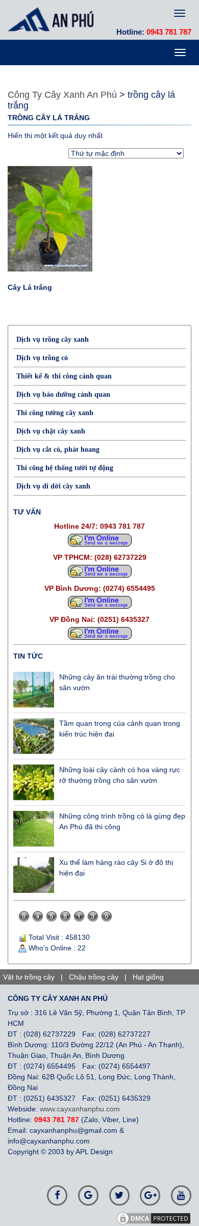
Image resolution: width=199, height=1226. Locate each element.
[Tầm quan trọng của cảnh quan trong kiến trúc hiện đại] (33, 736)
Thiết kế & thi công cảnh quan (64, 376)
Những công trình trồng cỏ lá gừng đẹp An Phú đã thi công (122, 821)
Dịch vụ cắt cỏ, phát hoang (58, 449)
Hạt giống (148, 977)
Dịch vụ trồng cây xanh (52, 339)
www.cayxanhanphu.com (80, 1109)
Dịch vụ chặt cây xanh (50, 431)
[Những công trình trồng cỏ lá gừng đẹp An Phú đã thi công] (33, 829)
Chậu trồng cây (93, 977)
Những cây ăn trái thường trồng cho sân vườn (117, 682)
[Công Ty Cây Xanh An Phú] (54, 19)
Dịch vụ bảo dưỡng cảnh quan (63, 394)
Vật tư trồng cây (29, 977)
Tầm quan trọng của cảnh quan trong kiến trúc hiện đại (119, 728)
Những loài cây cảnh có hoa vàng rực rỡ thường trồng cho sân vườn (119, 775)
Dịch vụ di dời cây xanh (53, 486)
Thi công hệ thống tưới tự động (64, 468)
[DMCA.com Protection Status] (157, 1218)
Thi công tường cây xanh (54, 413)
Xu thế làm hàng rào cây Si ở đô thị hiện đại (116, 867)
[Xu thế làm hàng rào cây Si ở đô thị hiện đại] (33, 875)
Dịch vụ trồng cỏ (42, 358)
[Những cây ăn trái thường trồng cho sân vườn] (33, 689)
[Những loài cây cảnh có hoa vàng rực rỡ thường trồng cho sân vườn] (33, 782)
